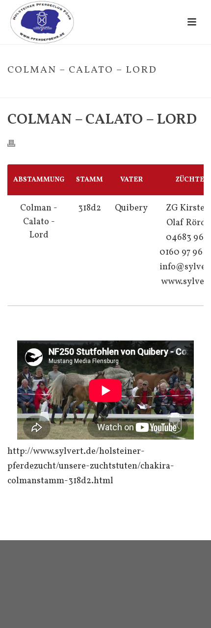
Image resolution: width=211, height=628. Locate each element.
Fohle (76, 90)
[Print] (16, 143)
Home (53, 90)
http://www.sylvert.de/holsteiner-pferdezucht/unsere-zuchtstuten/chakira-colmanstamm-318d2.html (90, 466)
